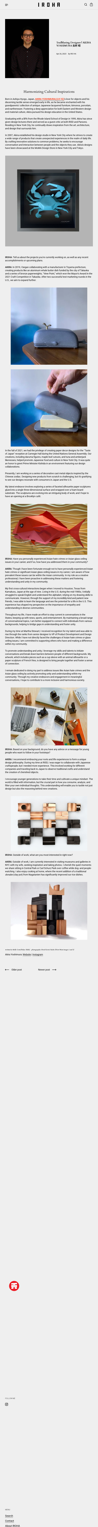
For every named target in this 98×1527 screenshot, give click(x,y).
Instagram (38, 954)
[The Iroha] (49, 5)
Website (27, 954)
